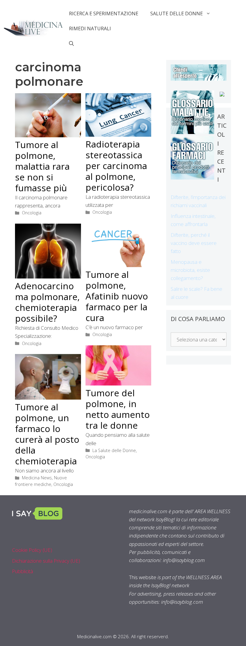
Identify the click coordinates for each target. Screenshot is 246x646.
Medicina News (37, 478)
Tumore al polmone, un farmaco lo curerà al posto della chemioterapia (47, 434)
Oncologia (31, 213)
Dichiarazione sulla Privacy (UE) (46, 560)
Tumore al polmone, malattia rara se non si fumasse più (42, 166)
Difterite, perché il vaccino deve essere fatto (194, 243)
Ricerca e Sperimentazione (103, 13)
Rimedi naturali (90, 28)
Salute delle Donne (176, 13)
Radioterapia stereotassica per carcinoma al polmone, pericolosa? (116, 165)
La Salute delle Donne (114, 450)
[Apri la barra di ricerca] (71, 43)
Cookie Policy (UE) (32, 549)
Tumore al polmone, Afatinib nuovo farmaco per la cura (117, 296)
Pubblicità (22, 571)
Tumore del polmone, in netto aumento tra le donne (118, 409)
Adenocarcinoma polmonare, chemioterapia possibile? (47, 302)
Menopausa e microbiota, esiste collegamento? (190, 269)
